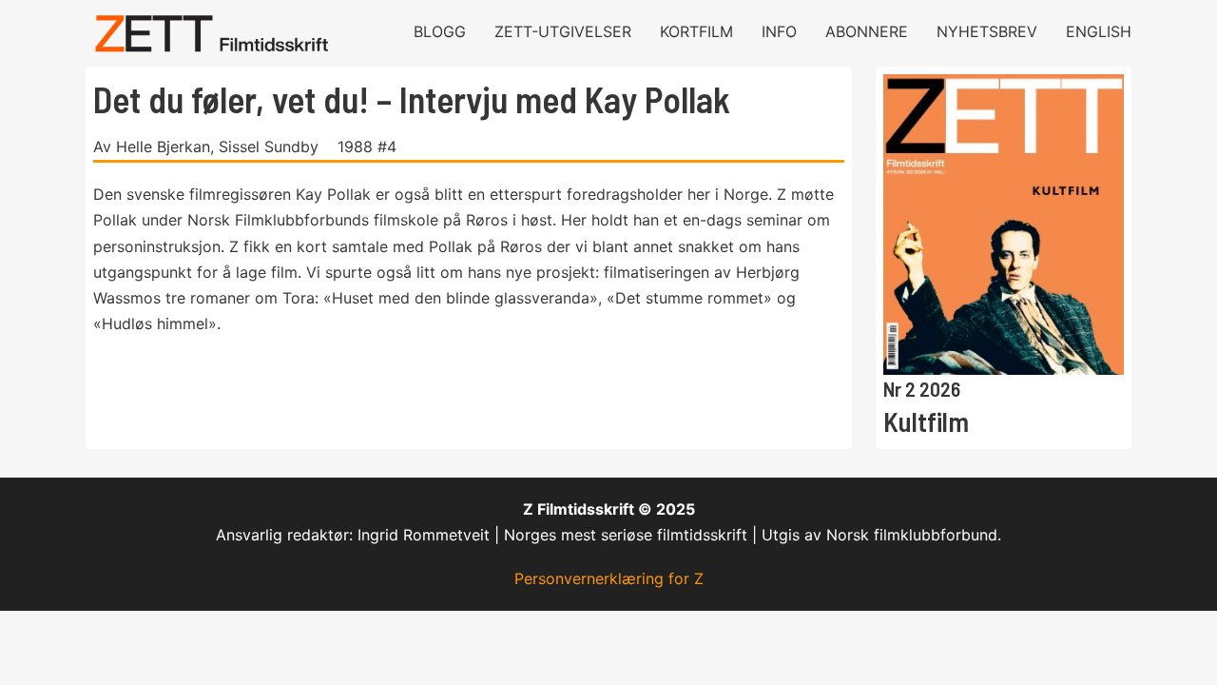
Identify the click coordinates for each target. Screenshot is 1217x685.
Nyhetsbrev (987, 31)
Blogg (440, 31)
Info (779, 31)
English (1098, 31)
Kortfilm (696, 31)
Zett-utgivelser (562, 31)
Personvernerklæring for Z (609, 578)
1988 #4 (367, 146)
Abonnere (866, 31)
